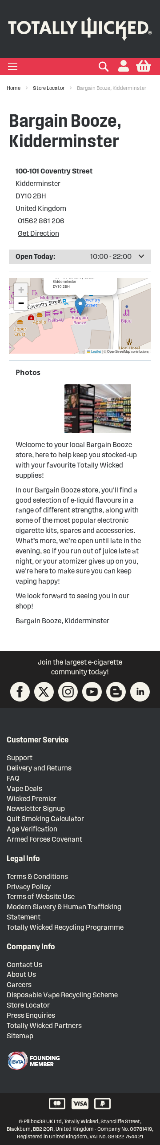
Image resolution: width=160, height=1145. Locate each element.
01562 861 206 (41, 221)
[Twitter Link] (44, 692)
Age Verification (32, 829)
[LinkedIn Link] (140, 692)
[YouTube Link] (92, 692)
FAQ (13, 778)
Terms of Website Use (41, 896)
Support (19, 758)
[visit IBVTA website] (33, 1061)
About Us (21, 974)
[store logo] (80, 27)
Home (14, 88)
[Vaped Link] (116, 692)
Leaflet (95, 351)
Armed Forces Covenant (44, 839)
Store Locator (49, 88)
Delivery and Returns (39, 768)
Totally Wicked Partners (44, 1025)
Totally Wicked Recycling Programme (65, 927)
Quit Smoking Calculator (45, 818)
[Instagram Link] (68, 692)
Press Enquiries (31, 1015)
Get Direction (38, 233)
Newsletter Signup (36, 808)
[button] (123, 66)
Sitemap (20, 1036)
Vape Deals (24, 788)
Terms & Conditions (37, 876)
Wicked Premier (31, 798)
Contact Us (24, 964)
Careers (19, 984)
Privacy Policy (29, 887)
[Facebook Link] (20, 692)
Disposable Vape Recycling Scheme (62, 995)
